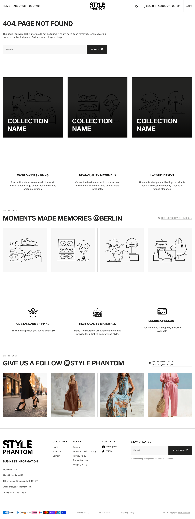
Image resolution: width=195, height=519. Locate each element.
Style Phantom (184, 513)
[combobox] (44, 49)
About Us (19, 5)
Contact (35, 5)
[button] (137, 6)
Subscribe (178, 450)
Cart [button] (189, 5)
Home (6, 5)
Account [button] (164, 5)
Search (151, 5)
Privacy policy (83, 512)
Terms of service (105, 512)
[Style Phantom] (97, 6)
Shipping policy (127, 512)
